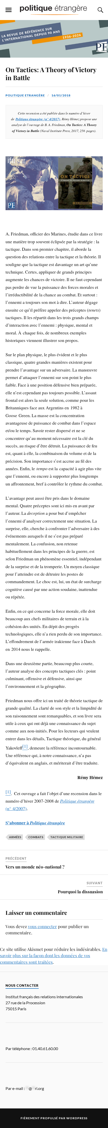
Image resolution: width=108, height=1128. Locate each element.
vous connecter (42, 926)
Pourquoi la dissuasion (80, 891)
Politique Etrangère (25, 95)
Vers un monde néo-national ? (35, 866)
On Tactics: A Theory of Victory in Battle (51, 73)
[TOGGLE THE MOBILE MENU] (9, 10)
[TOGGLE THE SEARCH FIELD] (100, 10)
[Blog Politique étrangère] (54, 10)
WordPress (76, 1118)
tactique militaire (66, 837)
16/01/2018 (61, 95)
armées (15, 837)
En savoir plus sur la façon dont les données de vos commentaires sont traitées (53, 955)
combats (35, 837)
